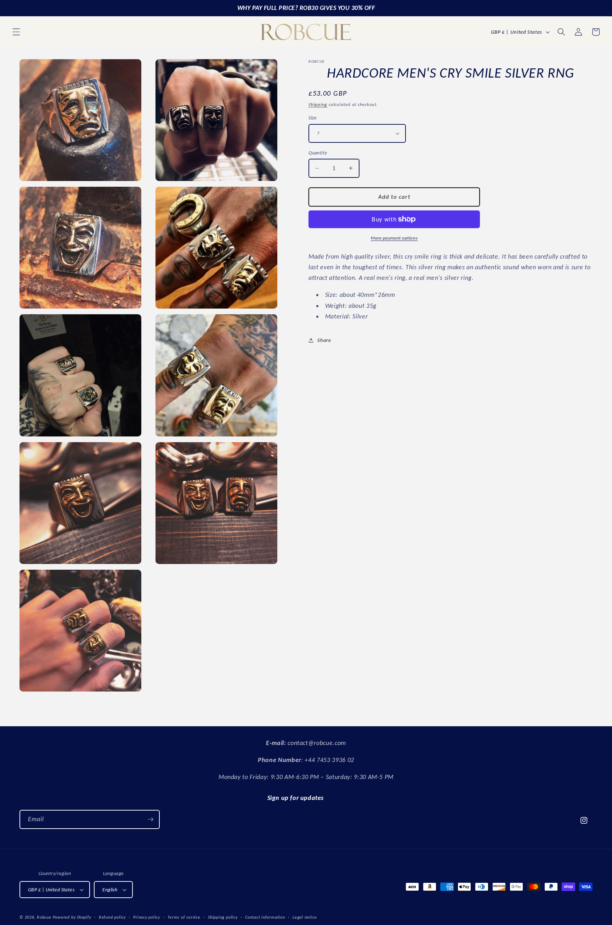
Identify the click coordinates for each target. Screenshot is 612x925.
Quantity (317, 153)
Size (312, 117)
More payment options (394, 238)
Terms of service (184, 917)
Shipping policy (223, 917)
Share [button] (324, 340)
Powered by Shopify (72, 917)
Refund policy (112, 917)
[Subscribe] (150, 819)
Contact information (265, 917)
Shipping (317, 104)
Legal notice (305, 917)
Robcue (44, 917)
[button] (16, 31)
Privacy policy (146, 917)
